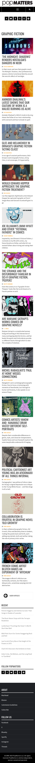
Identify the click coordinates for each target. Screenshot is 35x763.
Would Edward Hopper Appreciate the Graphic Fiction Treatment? (16, 186)
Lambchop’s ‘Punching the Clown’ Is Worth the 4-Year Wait (16, 627)
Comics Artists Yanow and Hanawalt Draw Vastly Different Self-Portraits (15, 424)
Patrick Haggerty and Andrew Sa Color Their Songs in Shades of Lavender (16, 612)
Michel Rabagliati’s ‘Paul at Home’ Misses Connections (17, 373)
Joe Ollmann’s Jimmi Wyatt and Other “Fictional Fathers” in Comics (17, 229)
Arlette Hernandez (8, 284)
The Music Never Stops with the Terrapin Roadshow (15, 619)
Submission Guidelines (9, 705)
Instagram (5, 742)
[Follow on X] (6, 18)
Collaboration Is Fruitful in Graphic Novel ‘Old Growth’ (17, 519)
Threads (4, 747)
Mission (4, 700)
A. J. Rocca (6, 328)
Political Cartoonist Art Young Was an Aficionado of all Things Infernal (17, 472)
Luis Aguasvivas (8, 112)
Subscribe (5, 710)
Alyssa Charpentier (8, 66)
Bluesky (4, 732)
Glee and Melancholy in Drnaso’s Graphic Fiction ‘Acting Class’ (17, 146)
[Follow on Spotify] (28, 18)
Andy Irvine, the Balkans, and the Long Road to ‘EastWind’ (16, 655)
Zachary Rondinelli (8, 236)
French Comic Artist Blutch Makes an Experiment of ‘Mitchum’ (16, 569)
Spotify (4, 737)
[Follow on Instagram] (20, 18)
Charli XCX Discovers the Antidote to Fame (16, 649)
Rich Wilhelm (7, 193)
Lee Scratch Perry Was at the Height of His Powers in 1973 (16, 642)
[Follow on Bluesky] (11, 18)
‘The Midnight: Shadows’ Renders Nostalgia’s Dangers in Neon (16, 59)
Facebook (4, 723)
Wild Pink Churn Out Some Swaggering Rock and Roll (16, 635)
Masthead (4, 695)
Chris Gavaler (7, 432)
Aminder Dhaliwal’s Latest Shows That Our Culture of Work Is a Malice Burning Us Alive (16, 104)
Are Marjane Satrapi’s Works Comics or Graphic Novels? (15, 321)
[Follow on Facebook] (15, 18)
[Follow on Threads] (24, 18)
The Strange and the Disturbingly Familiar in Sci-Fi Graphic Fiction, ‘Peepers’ (16, 275)
